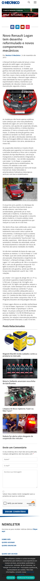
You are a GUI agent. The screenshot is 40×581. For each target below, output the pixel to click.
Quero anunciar (9, 545)
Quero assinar (8, 542)
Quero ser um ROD (9, 554)
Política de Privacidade (26, 578)
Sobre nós (6, 539)
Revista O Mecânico (11, 2)
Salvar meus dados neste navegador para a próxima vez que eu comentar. (19, 495)
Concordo (10, 578)
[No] (37, 568)
